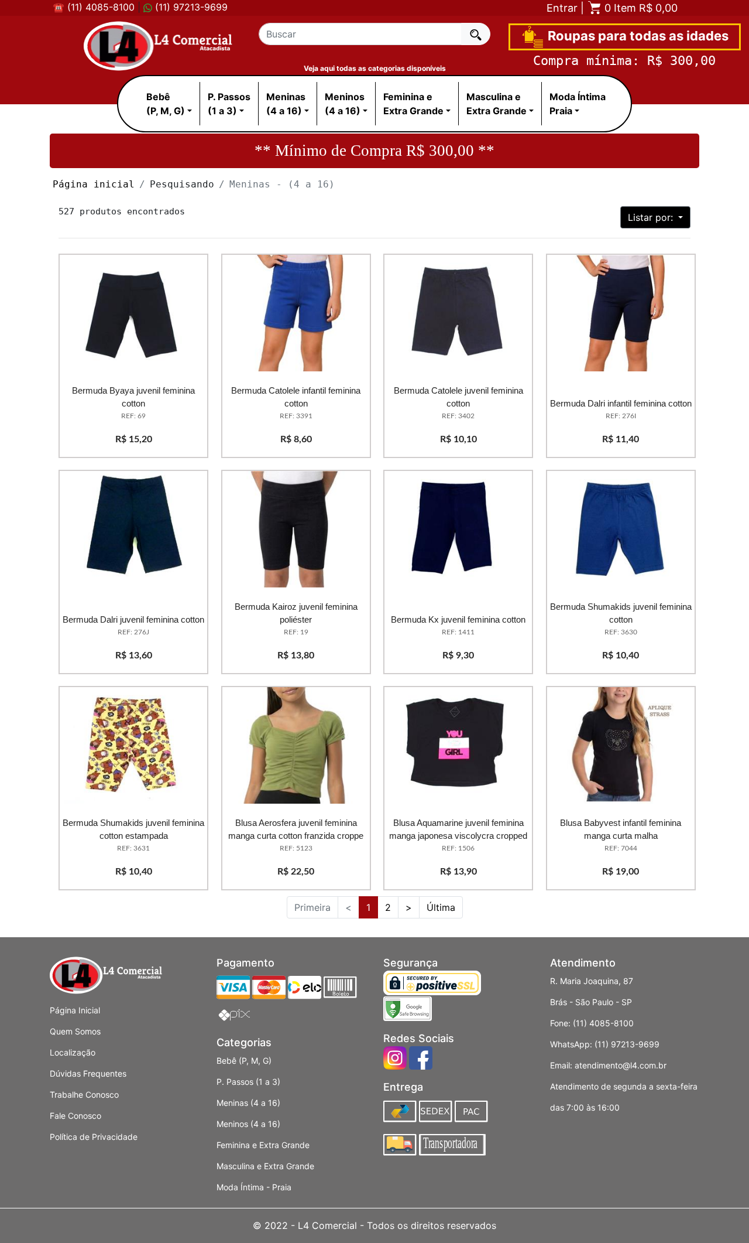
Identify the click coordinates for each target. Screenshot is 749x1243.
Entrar (562, 8)
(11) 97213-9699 (190, 7)
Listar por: (652, 217)
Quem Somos (75, 1031)
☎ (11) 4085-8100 (94, 7)
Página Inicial (75, 1010)
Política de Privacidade (94, 1137)
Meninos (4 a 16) (248, 1124)
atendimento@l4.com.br (620, 1065)
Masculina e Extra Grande (265, 1166)
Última (441, 907)
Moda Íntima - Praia (254, 1187)
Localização (72, 1052)
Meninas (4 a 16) (248, 1103)
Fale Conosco (75, 1116)
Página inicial (94, 184)
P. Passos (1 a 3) (248, 1082)
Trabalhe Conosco (84, 1094)
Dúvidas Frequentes (88, 1073)
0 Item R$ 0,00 (640, 8)
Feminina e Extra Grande (263, 1145)
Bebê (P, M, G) (244, 1061)
